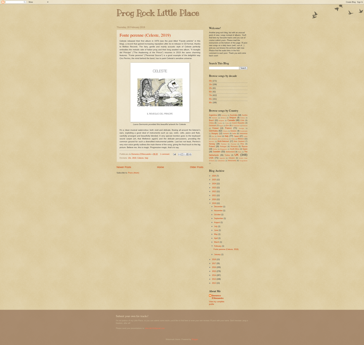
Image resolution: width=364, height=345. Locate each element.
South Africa (234, 149)
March (217, 242)
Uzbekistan (221, 160)
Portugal (223, 146)
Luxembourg (224, 139)
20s (210, 88)
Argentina (213, 115)
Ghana (225, 131)
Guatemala (243, 131)
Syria (239, 152)
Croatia (219, 123)
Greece (233, 131)
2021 (214, 195)
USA (211, 158)
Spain (245, 149)
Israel (219, 136)
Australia (233, 115)
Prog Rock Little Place (158, 13)
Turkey (227, 155)
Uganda (222, 158)
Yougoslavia (243, 160)
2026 (214, 176)
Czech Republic (238, 123)
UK (236, 154)
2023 (214, 188)
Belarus (223, 118)
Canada (231, 120)
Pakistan (224, 144)
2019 (134, 158)
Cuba (227, 123)
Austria (244, 115)
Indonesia (243, 133)
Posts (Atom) (133, 173)
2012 (214, 283)
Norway (212, 144)
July (216, 226)
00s (210, 81)
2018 (214, 259)
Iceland (226, 133)
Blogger (195, 339)
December (218, 206)
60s (210, 92)
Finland (215, 128)
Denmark (212, 125)
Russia (244, 146)
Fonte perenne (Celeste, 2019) (145, 35)
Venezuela (232, 160)
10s (129, 158)
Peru (242, 144)
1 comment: (165, 154)
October (217, 214)
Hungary (214, 133)
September (219, 218)
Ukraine (232, 158)
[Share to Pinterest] (190, 154)
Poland (212, 146)
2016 (214, 267)
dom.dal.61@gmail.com (155, 328)
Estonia (244, 125)
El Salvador (236, 125)
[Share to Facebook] (187, 154)
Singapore (223, 149)
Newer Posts (124, 167)
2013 (214, 279)
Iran (213, 136)
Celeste (140, 158)
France (228, 128)
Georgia (241, 128)
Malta (233, 139)
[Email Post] (174, 154)
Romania (234, 146)
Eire (227, 125)
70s (210, 95)
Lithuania (214, 139)
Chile (242, 120)
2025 (214, 180)
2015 (214, 271)
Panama (233, 144)
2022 (214, 191)
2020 (214, 199)
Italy (146, 158)
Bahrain (214, 118)
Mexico (241, 139)
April (216, 238)
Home (160, 167)
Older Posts (196, 167)
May (216, 234)
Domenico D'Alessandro (218, 297)
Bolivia (242, 118)
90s (210, 102)
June (216, 230)
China (211, 123)
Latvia (245, 136)
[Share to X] (184, 154)
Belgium (232, 118)
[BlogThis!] (182, 154)
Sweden (216, 151)
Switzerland (230, 152)
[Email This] (179, 154)
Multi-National (223, 141)
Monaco (211, 141)
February (218, 246)
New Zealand (239, 141)
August (217, 222)
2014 (214, 275)
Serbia (215, 149)
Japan (236, 136)
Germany (213, 131)
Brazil (211, 120)
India (234, 133)
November (218, 210)
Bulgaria (221, 120)
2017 (214, 263)
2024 (214, 184)
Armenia (224, 115)
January (217, 254)
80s (210, 99)
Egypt (221, 125)
